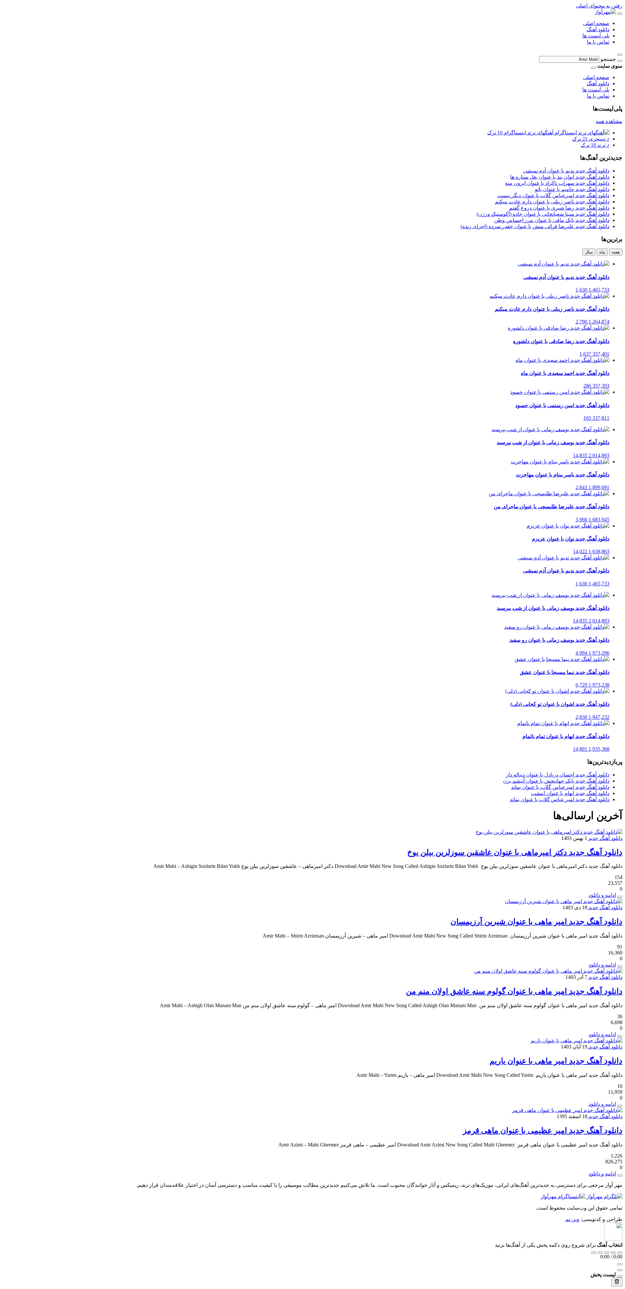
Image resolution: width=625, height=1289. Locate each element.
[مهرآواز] (605, 12)
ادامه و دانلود (602, 895)
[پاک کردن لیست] (616, 1282)
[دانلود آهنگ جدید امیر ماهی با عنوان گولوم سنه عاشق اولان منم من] (548, 971)
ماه (602, 252)
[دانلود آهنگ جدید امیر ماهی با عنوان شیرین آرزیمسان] (563, 901)
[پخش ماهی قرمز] (619, 1175)
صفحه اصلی (596, 23)
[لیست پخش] (619, 1270)
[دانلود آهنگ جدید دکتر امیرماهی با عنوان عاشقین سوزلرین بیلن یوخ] (549, 832)
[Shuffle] (619, 1253)
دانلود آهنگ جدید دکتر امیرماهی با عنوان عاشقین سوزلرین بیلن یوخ (514, 852)
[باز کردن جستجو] (619, 55)
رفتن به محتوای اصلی (599, 5)
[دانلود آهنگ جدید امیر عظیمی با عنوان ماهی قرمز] (567, 1110)
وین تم (572, 1219)
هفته (616, 252)
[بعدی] (613, 1253)
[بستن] (619, 1276)
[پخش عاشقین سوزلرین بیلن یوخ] (619, 897)
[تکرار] (593, 1253)
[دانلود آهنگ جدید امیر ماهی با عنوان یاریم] (576, 1040)
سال (589, 252)
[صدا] (619, 1264)
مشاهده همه (609, 121)
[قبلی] (600, 1253)
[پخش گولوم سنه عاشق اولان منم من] (619, 1036)
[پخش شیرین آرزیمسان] (619, 966)
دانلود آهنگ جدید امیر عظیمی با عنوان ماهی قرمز (542, 1130)
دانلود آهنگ (598, 29)
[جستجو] (619, 61)
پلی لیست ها (595, 35)
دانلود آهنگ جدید (604, 838)
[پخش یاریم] (619, 1106)
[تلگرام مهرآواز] (604, 1196)
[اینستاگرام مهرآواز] (563, 1196)
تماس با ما (598, 42)
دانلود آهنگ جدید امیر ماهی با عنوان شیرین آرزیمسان (536, 921)
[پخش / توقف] (606, 1253)
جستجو (608, 59)
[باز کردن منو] (619, 14)
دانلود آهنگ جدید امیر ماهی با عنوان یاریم (556, 1061)
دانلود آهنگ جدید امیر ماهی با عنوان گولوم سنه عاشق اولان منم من (514, 991)
